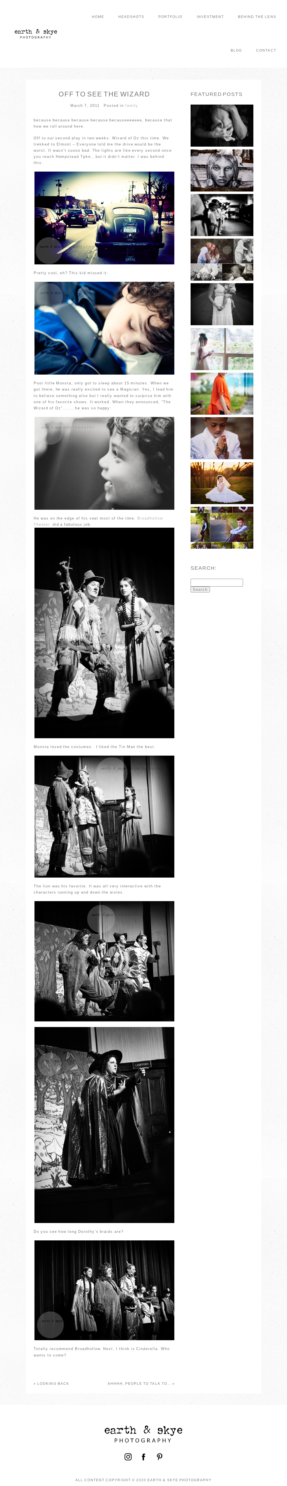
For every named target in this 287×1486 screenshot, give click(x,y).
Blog (236, 50)
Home (98, 17)
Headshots (131, 17)
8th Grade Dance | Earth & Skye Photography (223, 517)
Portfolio (170, 17)
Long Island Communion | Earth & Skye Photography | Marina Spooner (223, 339)
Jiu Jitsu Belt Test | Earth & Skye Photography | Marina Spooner (223, 205)
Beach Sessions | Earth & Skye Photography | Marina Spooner (223, 250)
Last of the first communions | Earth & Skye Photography (223, 428)
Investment (210, 17)
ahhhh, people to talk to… (139, 1384)
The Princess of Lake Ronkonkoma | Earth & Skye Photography (223, 160)
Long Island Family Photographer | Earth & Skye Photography (225, 116)
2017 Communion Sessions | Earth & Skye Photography (223, 473)
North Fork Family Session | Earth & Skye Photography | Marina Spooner (223, 294)
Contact (266, 50)
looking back (53, 1384)
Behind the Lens (257, 17)
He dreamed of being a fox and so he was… (221, 383)
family (131, 105)
